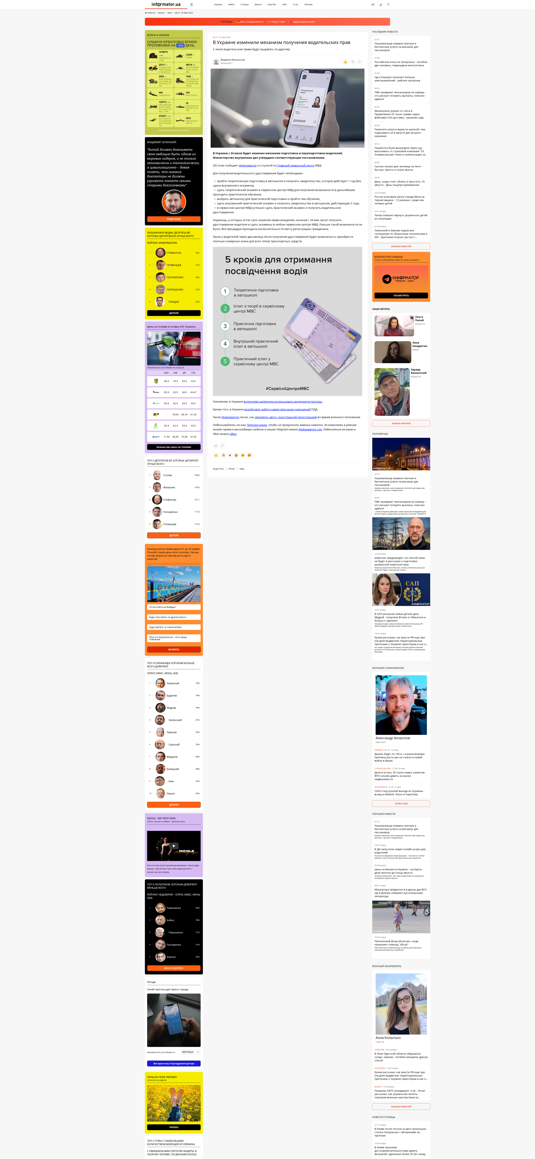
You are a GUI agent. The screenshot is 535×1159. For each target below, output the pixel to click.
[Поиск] (388, 4)
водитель (218, 468)
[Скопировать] (359, 62)
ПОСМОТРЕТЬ (401, 295)
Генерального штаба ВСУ (178, 130)
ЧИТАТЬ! (174, 1127)
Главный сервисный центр (295, 165)
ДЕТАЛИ (173, 313)
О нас (295, 4)
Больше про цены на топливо (174, 447)
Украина (218, 4)
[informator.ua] (166, 4)
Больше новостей (401, 246)
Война (231, 4)
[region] (174, 1060)
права (231, 468)
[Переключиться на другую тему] (380, 4)
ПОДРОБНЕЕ (174, 219)
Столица (244, 4)
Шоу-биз (272, 4)
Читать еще (401, 803)
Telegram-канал (257, 425)
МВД (241, 468)
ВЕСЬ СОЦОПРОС (173, 968)
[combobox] (191, 1052)
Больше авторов (401, 423)
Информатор (247, 165)
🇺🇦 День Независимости (250, 21)
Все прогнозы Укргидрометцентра (174, 1063)
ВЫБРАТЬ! (173, 649)
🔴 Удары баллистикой (302, 21)
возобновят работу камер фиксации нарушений (277, 409)
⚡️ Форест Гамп (276, 21)
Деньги (258, 4)
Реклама (309, 4)
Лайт (284, 4)
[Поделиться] (353, 62)
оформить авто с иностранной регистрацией (286, 417)
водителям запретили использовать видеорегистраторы (283, 401)
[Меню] (191, 4)
